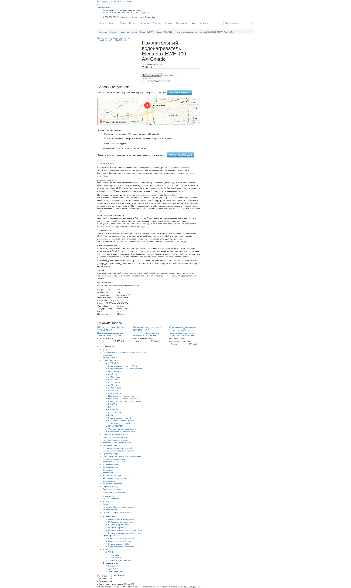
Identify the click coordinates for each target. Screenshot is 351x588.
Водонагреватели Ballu (118, 543)
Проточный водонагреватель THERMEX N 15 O (146, 334)
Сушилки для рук (110, 453)
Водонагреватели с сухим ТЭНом (123, 365)
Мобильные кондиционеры (120, 521)
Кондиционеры (109, 357)
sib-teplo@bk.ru (142, 12)
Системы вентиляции (112, 489)
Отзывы (168, 23)
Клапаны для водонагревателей (117, 448)
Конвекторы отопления (113, 483)
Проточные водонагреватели (121, 396)
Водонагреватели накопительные (123, 546)
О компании (108, 495)
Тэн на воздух (114, 557)
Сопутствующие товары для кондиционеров (122, 456)
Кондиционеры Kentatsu (119, 524)
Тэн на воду (113, 554)
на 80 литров (114, 385)
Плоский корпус (115, 371)
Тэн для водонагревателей (120, 560)
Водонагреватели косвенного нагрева (125, 368)
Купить (102, 341)
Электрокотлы (109, 480)
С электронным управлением (121, 431)
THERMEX (113, 363)
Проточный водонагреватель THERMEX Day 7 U (110, 334)
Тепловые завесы (111, 464)
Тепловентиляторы (111, 472)
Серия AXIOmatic (164, 31)
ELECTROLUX (146, 31)
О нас (102, 23)
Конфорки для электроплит (115, 459)
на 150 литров (114, 390)
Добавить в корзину (151, 74)
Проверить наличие (180, 92)
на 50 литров (114, 382)
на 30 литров (114, 379)
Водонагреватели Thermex (120, 541)
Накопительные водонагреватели (123, 398)
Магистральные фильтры (114, 491)
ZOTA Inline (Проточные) (119, 423)
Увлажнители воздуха (112, 475)
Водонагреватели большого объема (124, 401)
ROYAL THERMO (115, 426)
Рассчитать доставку (181, 154)
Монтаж (132, 23)
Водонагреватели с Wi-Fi (119, 417)
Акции (122, 23)
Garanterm (113, 409)
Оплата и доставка (111, 498)
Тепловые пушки (110, 467)
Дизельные (113, 568)
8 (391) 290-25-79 (127, 12)
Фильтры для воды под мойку (116, 478)
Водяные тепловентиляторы (115, 434)
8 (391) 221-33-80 (111, 12)
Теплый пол (108, 469)
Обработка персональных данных (118, 512)
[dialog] (170, 74)
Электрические (115, 571)
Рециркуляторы (110, 445)
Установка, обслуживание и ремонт (119, 506)
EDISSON (112, 404)
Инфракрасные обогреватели (116, 437)
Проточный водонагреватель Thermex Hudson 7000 (182, 334)
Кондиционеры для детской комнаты (124, 532)
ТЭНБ (111, 552)
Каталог (112, 23)
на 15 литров (114, 376)
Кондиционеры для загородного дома (125, 530)
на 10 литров (114, 374)
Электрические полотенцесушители (119, 450)
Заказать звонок (110, 509)
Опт (194, 23)
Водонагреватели (129, 31)
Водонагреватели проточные (121, 538)
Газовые (112, 565)
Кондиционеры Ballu (117, 527)
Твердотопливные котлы (114, 461)
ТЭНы (105, 349)
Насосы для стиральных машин (117, 442)
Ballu (110, 406)
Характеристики (107, 163)
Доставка (157, 23)
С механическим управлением (122, 428)
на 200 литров (114, 393)
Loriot (110, 415)
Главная (103, 31)
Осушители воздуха (112, 486)
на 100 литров (114, 387)
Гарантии (144, 23)
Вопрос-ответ (182, 23)
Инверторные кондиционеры (121, 519)
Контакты (204, 23)
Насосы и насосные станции (115, 439)
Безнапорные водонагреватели (122, 420)
